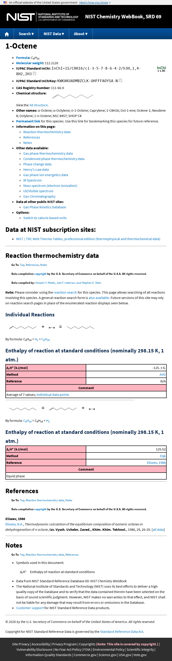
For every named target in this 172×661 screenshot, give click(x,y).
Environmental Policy (109, 649)
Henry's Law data (36, 169)
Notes (27, 142)
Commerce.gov (85, 654)
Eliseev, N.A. (14, 524)
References (31, 137)
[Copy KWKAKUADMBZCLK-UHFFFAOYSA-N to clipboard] (120, 81)
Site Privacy (20, 644)
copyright (40, 274)
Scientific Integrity (140, 649)
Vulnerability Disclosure (34, 649)
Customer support (30, 608)
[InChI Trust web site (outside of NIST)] (161, 71)
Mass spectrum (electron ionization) (50, 185)
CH (45, 339)
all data (158, 529)
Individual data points (53, 394)
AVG (163, 374)
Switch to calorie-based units (45, 217)
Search (25, 33)
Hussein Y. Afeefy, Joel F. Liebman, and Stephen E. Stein (68, 283)
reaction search (65, 292)
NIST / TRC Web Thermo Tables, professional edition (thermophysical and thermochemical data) (88, 239)
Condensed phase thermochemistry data (53, 158)
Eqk (163, 456)
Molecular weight (29, 63)
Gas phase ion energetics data (45, 175)
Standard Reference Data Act (121, 631)
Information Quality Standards (48, 654)
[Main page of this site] (7, 33)
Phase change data (37, 164)
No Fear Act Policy (67, 649)
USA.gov (125, 654)
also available (99, 297)
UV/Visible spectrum (38, 191)
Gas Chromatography (39, 196)
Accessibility (41, 644)
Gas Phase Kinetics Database (44, 207)
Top (22, 265)
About (79, 33)
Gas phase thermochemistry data (48, 153)
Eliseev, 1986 (156, 462)
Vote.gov (139, 654)
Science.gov (107, 654)
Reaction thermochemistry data (47, 132)
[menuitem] (7, 33)
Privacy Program (64, 644)
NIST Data (52, 33)
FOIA (86, 649)
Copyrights (87, 644)
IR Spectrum (32, 180)
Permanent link (28, 121)
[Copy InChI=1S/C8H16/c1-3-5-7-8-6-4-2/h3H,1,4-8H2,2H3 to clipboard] (34, 74)
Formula (22, 57)
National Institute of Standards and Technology (42, 17)
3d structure (38, 105)
